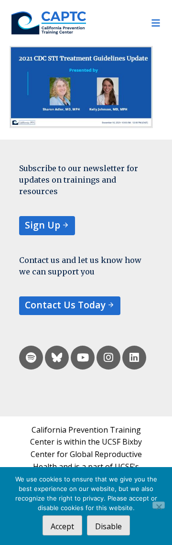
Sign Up (42, 224)
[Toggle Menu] (123, 23)
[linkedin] (134, 358)
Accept (62, 526)
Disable (108, 526)
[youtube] (83, 358)
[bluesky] (57, 358)
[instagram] (108, 358)
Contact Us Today (65, 304)
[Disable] (158, 505)
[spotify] (31, 358)
